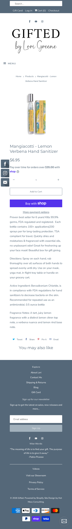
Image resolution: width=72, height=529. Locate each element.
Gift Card (18, 10)
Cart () (41, 10)
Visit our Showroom (36, 475)
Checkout (53, 10)
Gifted (21, 498)
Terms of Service (36, 489)
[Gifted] (36, 41)
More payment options (36, 212)
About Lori (36, 372)
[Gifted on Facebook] (29, 21)
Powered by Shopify (34, 498)
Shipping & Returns (36, 382)
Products (29, 76)
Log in (28, 10)
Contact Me (36, 377)
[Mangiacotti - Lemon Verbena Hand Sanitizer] (36, 113)
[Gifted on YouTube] (36, 21)
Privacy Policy (36, 482)
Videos (36, 468)
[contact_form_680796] (64, 521)
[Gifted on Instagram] (42, 21)
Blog (36, 387)
